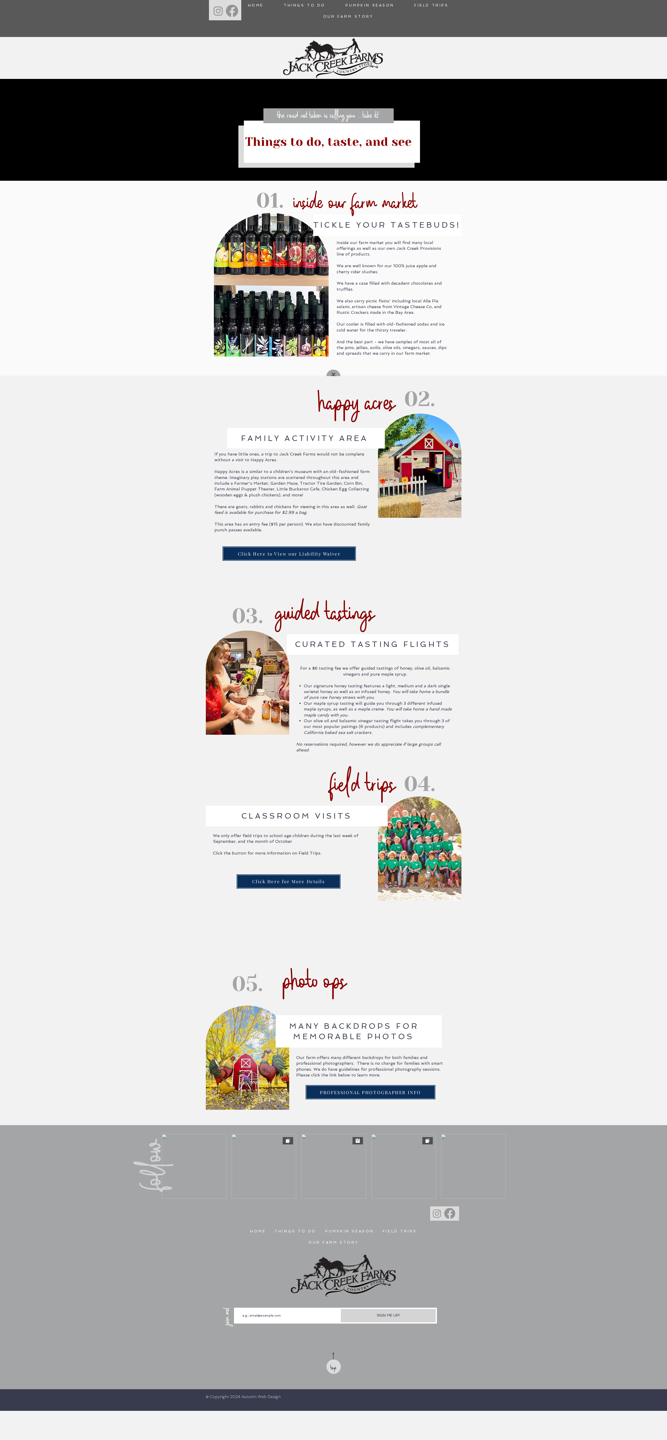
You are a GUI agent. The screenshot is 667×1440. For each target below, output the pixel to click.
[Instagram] (218, 11)
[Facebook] (232, 11)
